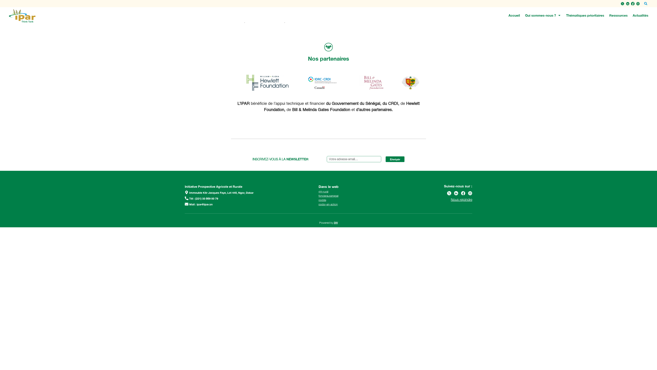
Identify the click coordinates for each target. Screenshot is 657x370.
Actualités (640, 15)
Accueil (514, 15)
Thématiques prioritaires (585, 15)
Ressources (618, 15)
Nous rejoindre (461, 199)
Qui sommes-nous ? (540, 15)
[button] (645, 4)
